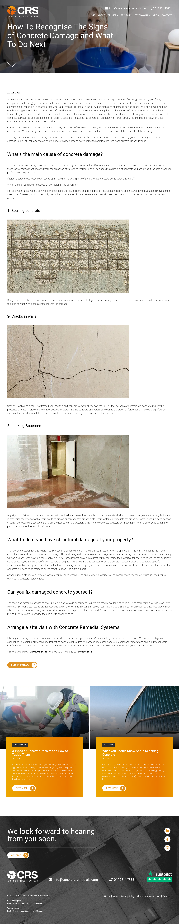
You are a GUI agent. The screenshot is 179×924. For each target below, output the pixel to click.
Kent (9, 904)
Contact (167, 15)
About (101, 15)
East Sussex (25, 904)
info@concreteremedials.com (127, 8)
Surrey (16, 904)
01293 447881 (163, 8)
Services (113, 15)
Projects (126, 15)
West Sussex (38, 904)
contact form (85, 651)
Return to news (20, 665)
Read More (22, 788)
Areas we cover (152, 896)
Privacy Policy (127, 896)
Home (92, 15)
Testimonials (142, 15)
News (156, 15)
